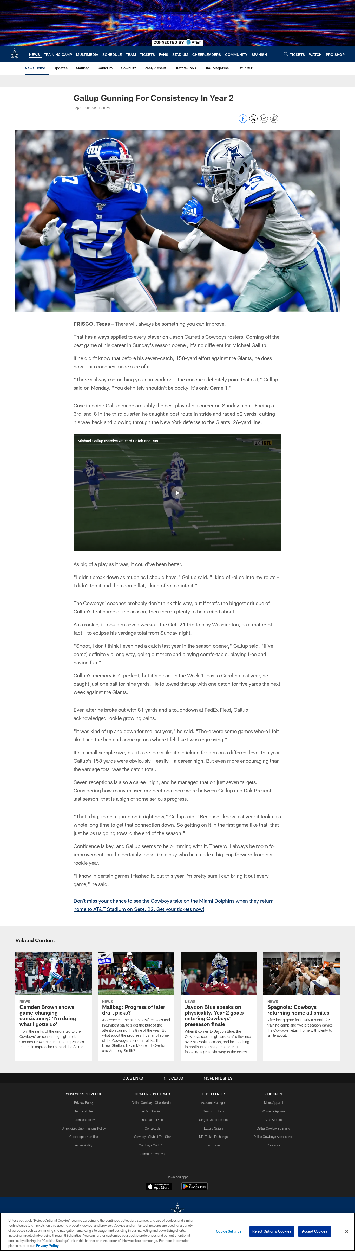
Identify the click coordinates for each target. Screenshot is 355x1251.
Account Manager (213, 1102)
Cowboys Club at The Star (152, 1136)
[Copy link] (274, 118)
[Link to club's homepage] (14, 54)
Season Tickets (213, 1111)
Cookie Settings (228, 1231)
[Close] (346, 1231)
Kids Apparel (273, 1119)
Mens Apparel (273, 1102)
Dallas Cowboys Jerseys (274, 1128)
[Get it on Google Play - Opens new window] (194, 1189)
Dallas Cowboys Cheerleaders (152, 1102)
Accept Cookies (314, 1231)
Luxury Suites (213, 1128)
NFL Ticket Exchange (213, 1136)
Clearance (273, 1145)
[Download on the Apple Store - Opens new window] (159, 1187)
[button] (177, 493)
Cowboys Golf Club (152, 1145)
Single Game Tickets (213, 1119)
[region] (177, 1232)
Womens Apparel (274, 1111)
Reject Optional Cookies (271, 1231)
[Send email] (264, 121)
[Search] (286, 53)
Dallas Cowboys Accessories (273, 1136)
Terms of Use (84, 1111)
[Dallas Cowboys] (177, 1211)
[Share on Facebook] (243, 121)
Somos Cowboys (152, 1154)
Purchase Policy (84, 1119)
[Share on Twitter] (253, 121)
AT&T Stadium (152, 1111)
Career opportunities (83, 1136)
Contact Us (152, 1128)
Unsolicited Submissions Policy (84, 1128)
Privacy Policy (84, 1102)
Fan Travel (213, 1145)
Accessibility (84, 1145)
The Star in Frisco (152, 1119)
